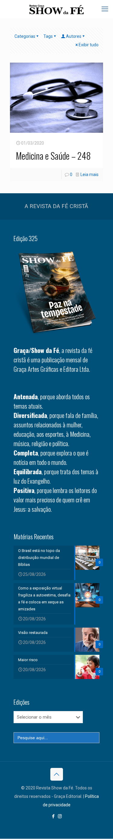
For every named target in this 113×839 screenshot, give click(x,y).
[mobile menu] (105, 9)
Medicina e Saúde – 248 (53, 155)
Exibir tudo (89, 44)
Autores (73, 36)
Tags (48, 36)
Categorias (24, 36)
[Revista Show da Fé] (56, 9)
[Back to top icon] (56, 774)
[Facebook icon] (53, 816)
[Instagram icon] (60, 816)
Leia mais (89, 174)
